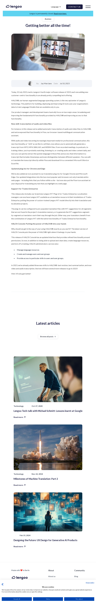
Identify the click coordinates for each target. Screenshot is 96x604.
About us (51, 576)
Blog (76, 576)
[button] (56, 7)
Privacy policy (90, 582)
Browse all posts (48, 336)
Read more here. (60, 13)
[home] (13, 7)
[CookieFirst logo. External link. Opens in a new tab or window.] (3, 584)
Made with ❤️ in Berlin (20, 570)
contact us (74, 7)
